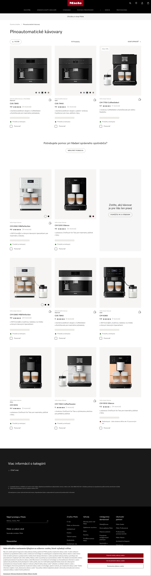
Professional (122, 10)
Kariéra (69, 533)
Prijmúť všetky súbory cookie (115, 555)
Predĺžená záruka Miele (88, 539)
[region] (75, 560)
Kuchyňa (27, 10)
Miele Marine (120, 537)
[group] (30, 87)
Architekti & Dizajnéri (123, 541)
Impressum (6, 574)
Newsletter (12, 541)
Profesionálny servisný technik (121, 533)
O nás (69, 521)
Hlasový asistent (105, 532)
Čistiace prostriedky (85, 10)
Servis (107, 10)
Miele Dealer (120, 524)
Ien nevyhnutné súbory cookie (115, 560)
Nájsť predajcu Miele (16, 517)
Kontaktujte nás (72, 544)
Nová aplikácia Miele (106, 528)
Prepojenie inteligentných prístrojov (104, 537)
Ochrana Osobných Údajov (19, 574)
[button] (36, 92)
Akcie (85, 531)
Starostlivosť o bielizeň (46, 10)
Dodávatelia (70, 540)
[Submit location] (47, 521)
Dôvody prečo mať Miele (89, 523)
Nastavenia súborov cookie (115, 566)
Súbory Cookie (32, 574)
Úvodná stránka (15, 24)
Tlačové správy (71, 536)
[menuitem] (28, 9)
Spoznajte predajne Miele (15, 533)
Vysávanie (67, 10)
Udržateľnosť (71, 529)
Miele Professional (122, 528)
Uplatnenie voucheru (90, 527)
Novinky (85, 535)
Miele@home (104, 524)
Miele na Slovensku (73, 525)
